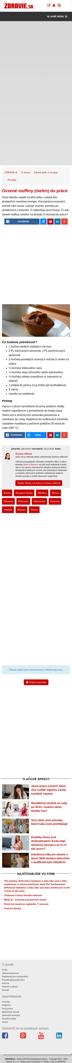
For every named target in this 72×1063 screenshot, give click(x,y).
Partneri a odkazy (10, 987)
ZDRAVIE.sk (11, 172)
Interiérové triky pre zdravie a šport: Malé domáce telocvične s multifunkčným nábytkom (50, 858)
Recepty (12, 179)
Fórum (5, 1022)
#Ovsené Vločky (24, 493)
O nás (4, 970)
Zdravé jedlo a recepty (46, 172)
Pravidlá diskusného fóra (13, 980)
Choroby (6, 1002)
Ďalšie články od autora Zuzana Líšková (39, 483)
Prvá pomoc (7, 1008)
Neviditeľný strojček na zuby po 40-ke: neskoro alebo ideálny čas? (49, 807)
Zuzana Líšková (23, 454)
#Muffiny (42, 493)
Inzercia (5, 983)
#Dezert (21, 509)
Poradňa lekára (9, 1019)
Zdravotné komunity (11, 1015)
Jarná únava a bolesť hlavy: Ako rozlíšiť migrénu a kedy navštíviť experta (48, 790)
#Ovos (7, 493)
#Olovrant (23, 501)
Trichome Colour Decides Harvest (23, 895)
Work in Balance (30, 464)
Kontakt (5, 990)
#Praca (55, 493)
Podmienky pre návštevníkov (15, 976)
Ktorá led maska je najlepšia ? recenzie (26, 904)
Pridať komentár (37, 682)
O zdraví (25, 172)
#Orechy (54, 501)
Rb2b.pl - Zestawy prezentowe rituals (25, 899)
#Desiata (8, 501)
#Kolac (34, 509)
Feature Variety (12, 908)
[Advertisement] (36, 57)
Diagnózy (6, 1005)
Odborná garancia (10, 973)
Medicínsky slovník (10, 1012)
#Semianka (39, 501)
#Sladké (8, 509)
